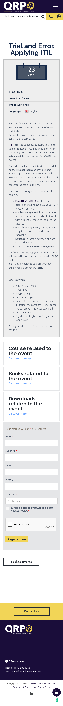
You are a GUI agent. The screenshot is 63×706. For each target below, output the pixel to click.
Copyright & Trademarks (24, 687)
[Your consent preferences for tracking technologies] (57, 700)
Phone (9, 480)
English (34, 111)
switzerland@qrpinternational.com (23, 671)
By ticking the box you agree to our (31, 509)
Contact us (31, 611)
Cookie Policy (48, 683)
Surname (11, 451)
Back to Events (21, 561)
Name (9, 436)
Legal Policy (35, 683)
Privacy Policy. (19, 511)
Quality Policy (44, 687)
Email (9, 465)
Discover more (18, 358)
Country (11, 494)
